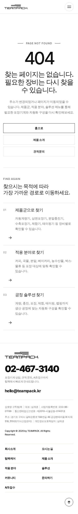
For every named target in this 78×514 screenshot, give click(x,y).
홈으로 (39, 128)
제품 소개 (39, 139)
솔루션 (46, 468)
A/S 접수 (10, 487)
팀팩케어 (10, 458)
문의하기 (47, 477)
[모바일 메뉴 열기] (69, 6)
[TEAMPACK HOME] (16, 6)
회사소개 (10, 448)
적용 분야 (10, 468)
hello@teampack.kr (23, 390)
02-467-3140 (32, 368)
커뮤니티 (10, 477)
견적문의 (38, 151)
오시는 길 (47, 448)
